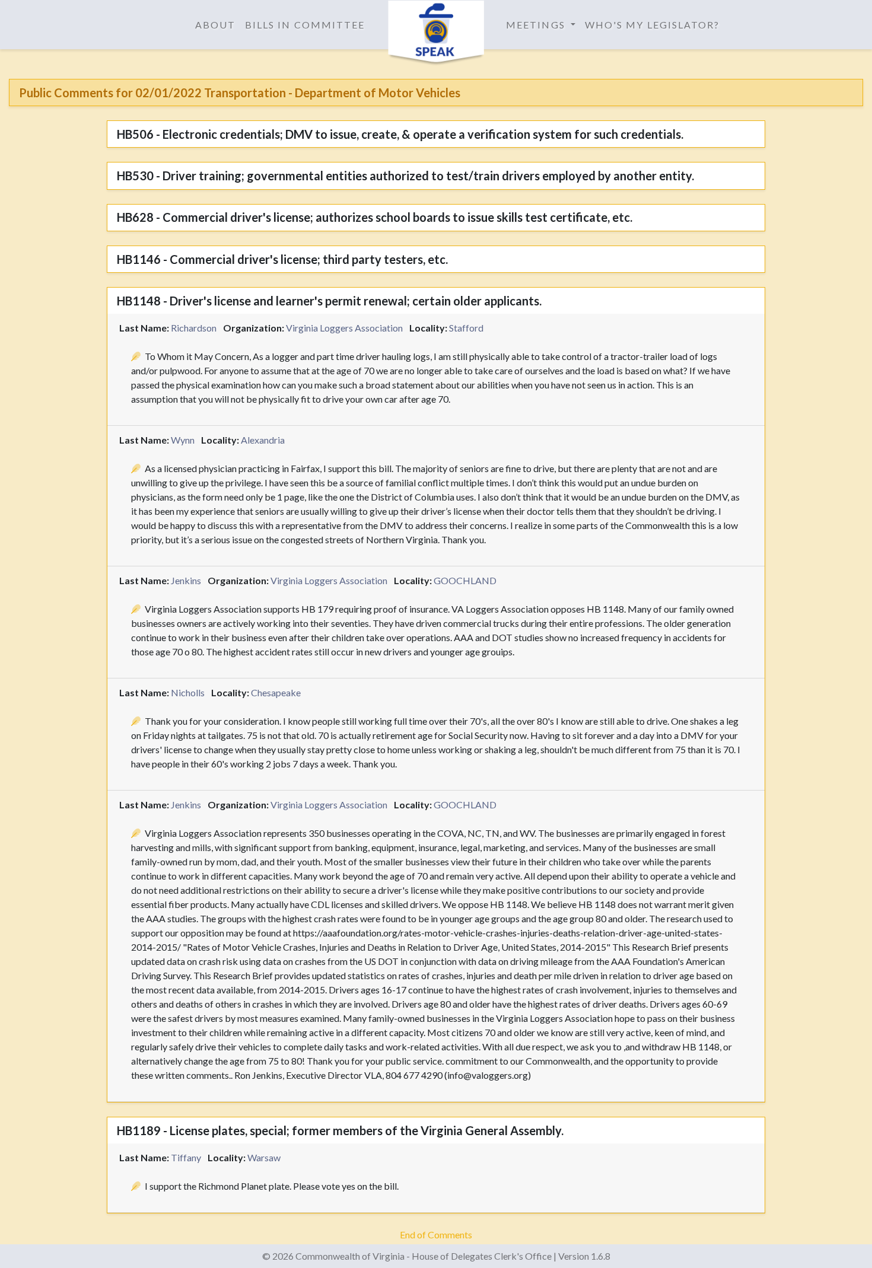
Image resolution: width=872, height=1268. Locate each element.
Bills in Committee (305, 24)
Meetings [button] (537, 24)
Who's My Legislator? (652, 24)
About (215, 24)
